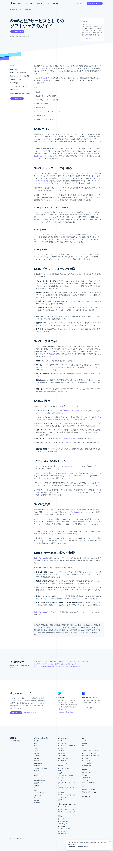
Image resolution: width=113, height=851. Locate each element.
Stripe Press (85, 780)
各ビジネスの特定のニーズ (66, 439)
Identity (36, 770)
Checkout (37, 753)
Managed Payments (40, 780)
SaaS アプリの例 (15, 79)
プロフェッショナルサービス (66, 795)
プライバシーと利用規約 (89, 753)
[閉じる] (110, 842)
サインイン (80, 3)
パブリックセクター (64, 797)
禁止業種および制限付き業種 (90, 756)
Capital (36, 751)
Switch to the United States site (78, 846)
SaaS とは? (13, 69)
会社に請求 (86, 183)
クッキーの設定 (86, 763)
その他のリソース (16, 9)
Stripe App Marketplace (65, 807)
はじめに (13, 66)
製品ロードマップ (87, 772)
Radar (36, 790)
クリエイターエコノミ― (65, 775)
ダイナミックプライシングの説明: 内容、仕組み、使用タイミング (56, 664)
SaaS (59, 770)
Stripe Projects (62, 831)
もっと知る (85, 38)
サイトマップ (86, 760)
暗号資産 (36, 760)
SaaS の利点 (14, 83)
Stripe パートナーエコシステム (67, 809)
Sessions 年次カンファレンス (91, 751)
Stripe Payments (40, 558)
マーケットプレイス (64, 763)
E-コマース (61, 751)
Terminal (36, 800)
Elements (37, 765)
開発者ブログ (62, 834)
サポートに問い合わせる (89, 789)
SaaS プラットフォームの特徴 (19, 76)
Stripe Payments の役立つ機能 (20, 93)
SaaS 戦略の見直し (79, 485)
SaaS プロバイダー (41, 156)
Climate (36, 756)
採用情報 (84, 775)
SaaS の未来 (14, 90)
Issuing (36, 775)
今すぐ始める (16, 713)
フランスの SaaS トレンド (18, 86)
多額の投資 (62, 473)
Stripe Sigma (38, 795)
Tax (35, 798)
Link (35, 778)
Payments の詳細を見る (65, 712)
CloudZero (69, 466)
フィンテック (62, 778)
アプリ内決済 (62, 760)
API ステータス (62, 824)
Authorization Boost (40, 746)
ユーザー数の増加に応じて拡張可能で (70, 411)
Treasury (37, 802)
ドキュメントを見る (88, 708)
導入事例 (84, 743)
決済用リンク (38, 783)
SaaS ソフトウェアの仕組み (19, 72)
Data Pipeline (38, 763)
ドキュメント (62, 819)
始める (41, 614)
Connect (36, 758)
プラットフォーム (63, 768)
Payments (37, 785)
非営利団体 (61, 792)
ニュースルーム (86, 777)
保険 (59, 785)
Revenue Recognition (40, 793)
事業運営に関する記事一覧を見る (19, 666)
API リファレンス (63, 821)
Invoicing (36, 773)
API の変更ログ (62, 826)
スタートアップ (62, 743)
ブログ (84, 746)
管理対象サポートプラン (89, 792)
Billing (36, 748)
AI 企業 (60, 773)
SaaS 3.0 (77, 512)
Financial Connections (40, 768)
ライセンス (85, 758)
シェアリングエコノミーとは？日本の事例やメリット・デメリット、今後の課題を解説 (62, 661)
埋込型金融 (61, 753)
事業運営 (28, 9)
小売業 (60, 800)
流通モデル (46, 78)
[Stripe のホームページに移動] (12, 738)
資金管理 (60, 765)
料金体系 (55, 3)
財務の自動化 (62, 756)
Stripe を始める (16, 31)
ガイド (84, 741)
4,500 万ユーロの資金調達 (47, 354)
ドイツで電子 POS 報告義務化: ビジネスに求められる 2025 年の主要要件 (58, 666)
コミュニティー (86, 748)
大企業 (60, 741)
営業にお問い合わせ (94, 3)
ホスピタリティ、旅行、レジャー (68, 783)
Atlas (35, 743)
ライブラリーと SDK (64, 829)
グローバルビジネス (64, 758)
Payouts (36, 788)
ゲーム (60, 780)
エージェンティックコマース (66, 746)
